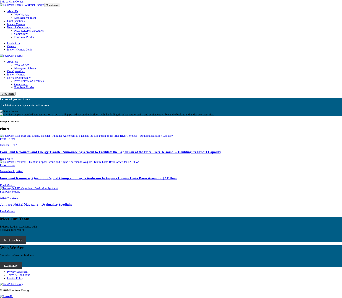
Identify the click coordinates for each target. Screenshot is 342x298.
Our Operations (16, 71)
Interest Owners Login (19, 49)
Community (21, 84)
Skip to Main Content (12, 1)
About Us (12, 61)
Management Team (25, 68)
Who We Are (21, 64)
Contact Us (13, 43)
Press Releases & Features (29, 80)
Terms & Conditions (18, 274)
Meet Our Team (13, 240)
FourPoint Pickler (24, 87)
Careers (11, 46)
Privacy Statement (17, 271)
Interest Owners (16, 74)
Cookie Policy (15, 278)
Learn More (10, 265)
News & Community (19, 77)
